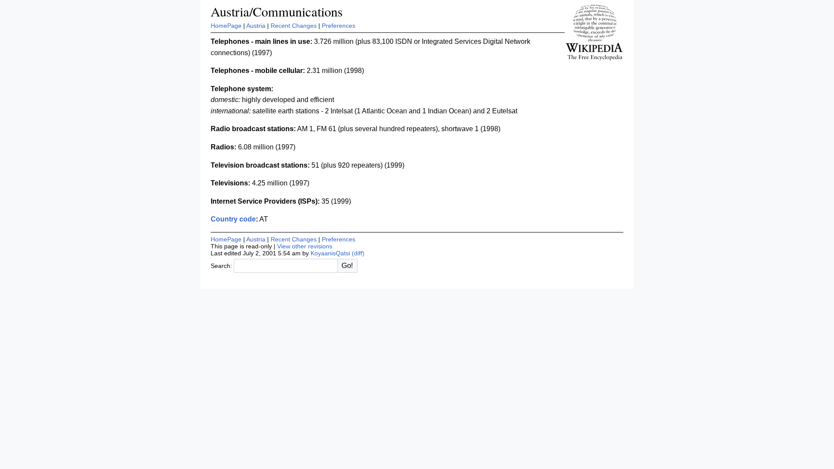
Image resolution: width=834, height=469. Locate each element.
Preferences (338, 25)
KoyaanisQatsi (330, 253)
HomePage (226, 25)
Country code (233, 219)
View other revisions (304, 246)
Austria (255, 25)
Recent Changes (294, 25)
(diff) (358, 253)
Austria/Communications (277, 11)
